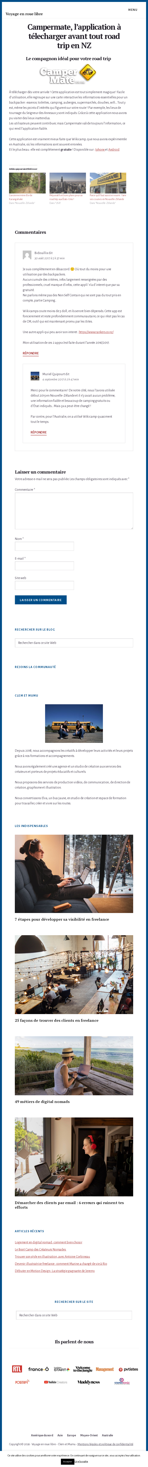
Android (113, 149)
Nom (19, 539)
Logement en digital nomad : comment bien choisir (48, 1242)
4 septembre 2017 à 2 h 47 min (60, 379)
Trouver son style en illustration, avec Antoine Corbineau (52, 1256)
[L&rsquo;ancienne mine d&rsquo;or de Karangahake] (27, 183)
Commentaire (25, 490)
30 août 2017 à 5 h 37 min (49, 258)
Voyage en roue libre (24, 13)
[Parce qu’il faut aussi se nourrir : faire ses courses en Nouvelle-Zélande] (108, 183)
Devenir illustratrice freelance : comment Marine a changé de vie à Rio (61, 1264)
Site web (20, 578)
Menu (132, 9)
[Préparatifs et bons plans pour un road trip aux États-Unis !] (68, 183)
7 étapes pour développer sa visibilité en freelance (62, 919)
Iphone (100, 149)
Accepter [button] (67, 1461)
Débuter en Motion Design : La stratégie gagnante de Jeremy (55, 1271)
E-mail (20, 558)
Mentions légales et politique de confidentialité (105, 1444)
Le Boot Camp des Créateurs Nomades (40, 1249)
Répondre (31, 353)
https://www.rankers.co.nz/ (96, 332)
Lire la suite (81, 1461)
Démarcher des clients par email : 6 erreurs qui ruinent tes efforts (69, 1205)
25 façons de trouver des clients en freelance (56, 1020)
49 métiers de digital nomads (42, 1101)
